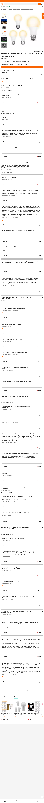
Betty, (3, 300)
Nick (4, 540)
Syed (4, 250)
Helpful (5, 102)
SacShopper (5, 285)
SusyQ (4, 460)
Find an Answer (4, 72)
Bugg (4, 627)
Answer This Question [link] (10, 90)
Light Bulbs (10, 9)
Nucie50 (5, 179)
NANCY (5, 409)
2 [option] (18, 690)
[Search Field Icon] (39, 4)
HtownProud (6, 326)
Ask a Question (6, 81)
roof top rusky (6, 119)
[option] (2, 690)
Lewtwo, (4, 614)
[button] (22, 88)
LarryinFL (5, 599)
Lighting (4, 9)
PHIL (4, 136)
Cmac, (3, 490)
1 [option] (16, 690)
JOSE (4, 570)
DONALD (5, 341)
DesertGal (5, 370)
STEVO (4, 475)
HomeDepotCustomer (7, 217)
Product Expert (6, 97)
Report (39, 102)
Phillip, (3, 399)
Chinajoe (5, 233)
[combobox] (21, 4)
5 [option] (25, 690)
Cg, (3, 111)
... (1, 9)
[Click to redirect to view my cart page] (41, 4)
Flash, (3, 531)
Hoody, (3, 169)
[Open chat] (43, 16)
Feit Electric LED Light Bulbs (27, 9)
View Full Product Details (22, 66)
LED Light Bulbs (16, 9)
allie (4, 515)
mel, (3, 87)
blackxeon (5, 265)
